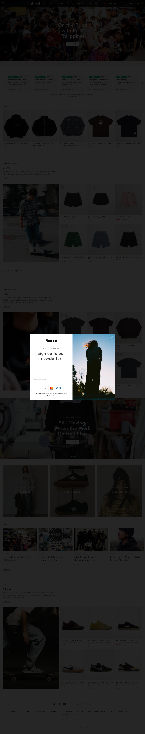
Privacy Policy (51, 395)
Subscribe (66, 379)
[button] (112, 337)
